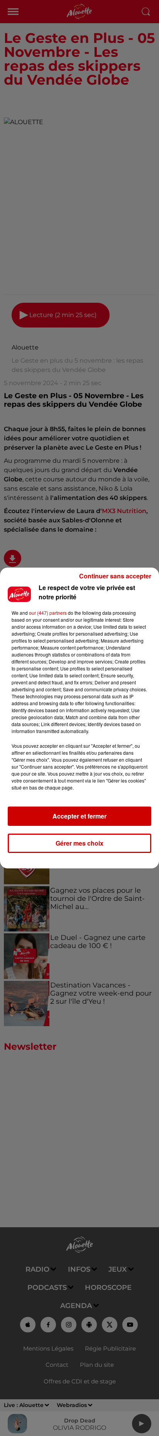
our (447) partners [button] (48, 612)
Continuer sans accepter (115, 575)
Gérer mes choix (79, 843)
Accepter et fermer (79, 816)
